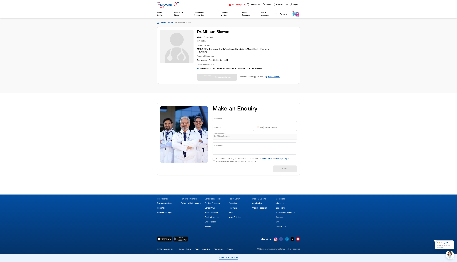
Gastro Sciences (212, 217)
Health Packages (164, 213)
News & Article (234, 217)
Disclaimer (219, 250)
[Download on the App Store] (164, 239)
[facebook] (281, 240)
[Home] (168, 5)
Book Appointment (165, 204)
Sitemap (230, 250)
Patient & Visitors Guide (191, 204)
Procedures (233, 204)
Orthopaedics (210, 222)
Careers (279, 217)
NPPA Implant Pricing (167, 250)
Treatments (233, 208)
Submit (285, 169)
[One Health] (296, 14)
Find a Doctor (167, 23)
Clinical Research (259, 208)
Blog (230, 213)
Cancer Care (210, 208)
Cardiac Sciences (212, 204)
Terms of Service (203, 250)
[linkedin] (287, 240)
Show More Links (227, 258)
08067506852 (274, 77)
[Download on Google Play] (180, 239)
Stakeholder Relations (285, 213)
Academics (257, 204)
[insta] (276, 240)
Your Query (218, 146)
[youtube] (298, 240)
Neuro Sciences (211, 213)
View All (208, 227)
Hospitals (161, 208)
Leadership (281, 208)
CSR (278, 222)
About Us (280, 204)
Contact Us (281, 227)
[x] (292, 240)
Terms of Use (267, 159)
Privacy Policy (281, 159)
